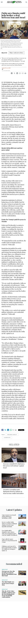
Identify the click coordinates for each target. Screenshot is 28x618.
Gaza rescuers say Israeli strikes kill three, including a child (9, 516)
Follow (22, 430)
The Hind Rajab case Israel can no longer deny (8, 583)
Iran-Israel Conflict (12, 434)
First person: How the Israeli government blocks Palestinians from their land (9, 573)
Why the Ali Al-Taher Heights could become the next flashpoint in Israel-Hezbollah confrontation (8, 594)
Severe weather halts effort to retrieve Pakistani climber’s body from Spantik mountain (9, 524)
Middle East (5, 569)
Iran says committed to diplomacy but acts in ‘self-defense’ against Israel (14, 466)
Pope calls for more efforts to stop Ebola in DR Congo (9, 540)
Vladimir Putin (7, 437)
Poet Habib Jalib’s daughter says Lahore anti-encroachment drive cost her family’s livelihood (9, 533)
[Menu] (2, 2)
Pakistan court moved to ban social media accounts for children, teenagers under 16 (9, 548)
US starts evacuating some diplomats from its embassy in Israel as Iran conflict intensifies (13, 491)
